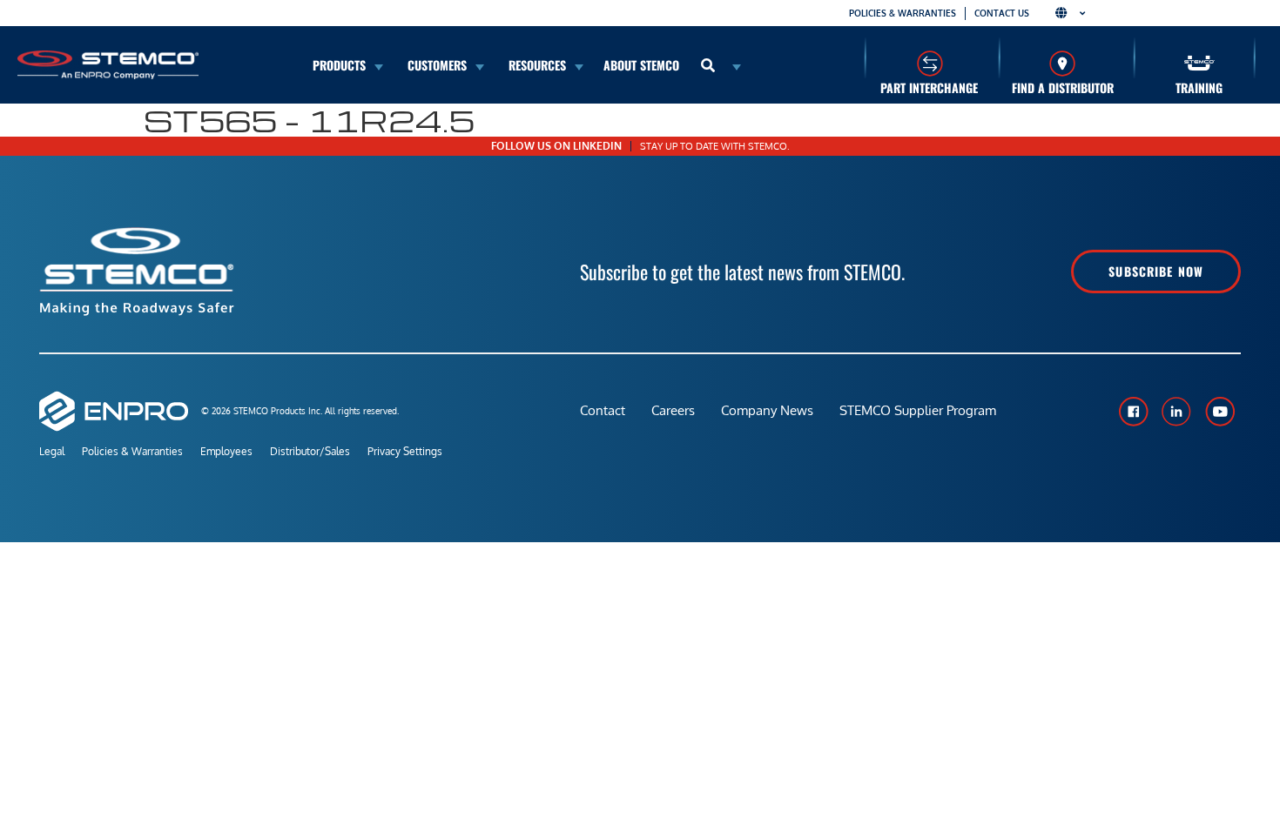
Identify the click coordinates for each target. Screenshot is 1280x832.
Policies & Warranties (902, 13)
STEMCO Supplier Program (917, 410)
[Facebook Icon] (1133, 412)
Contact (602, 410)
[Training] (1199, 63)
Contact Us (1001, 13)
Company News (767, 410)
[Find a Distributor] (1063, 63)
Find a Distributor (1063, 87)
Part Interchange (929, 87)
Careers (673, 410)
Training (1199, 87)
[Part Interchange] (929, 63)
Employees (226, 451)
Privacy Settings (404, 451)
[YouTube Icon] (1220, 412)
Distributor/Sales (310, 451)
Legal (51, 451)
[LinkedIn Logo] (1176, 412)
